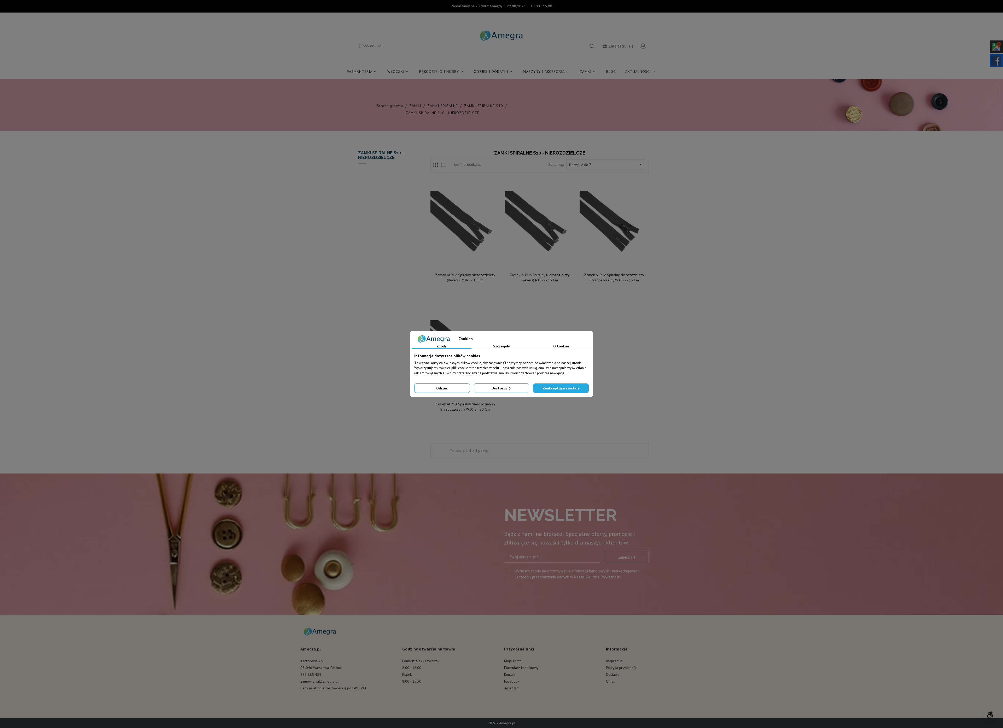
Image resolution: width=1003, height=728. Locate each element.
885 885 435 (310, 674)
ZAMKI (588, 71)
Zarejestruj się (617, 46)
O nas (610, 681)
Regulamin (614, 661)
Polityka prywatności (622, 667)
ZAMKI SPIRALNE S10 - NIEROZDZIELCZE (381, 155)
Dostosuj (500, 388)
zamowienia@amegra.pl (319, 681)
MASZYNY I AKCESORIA (546, 71)
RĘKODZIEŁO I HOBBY (441, 71)
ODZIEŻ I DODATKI (493, 71)
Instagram (512, 688)
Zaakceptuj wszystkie (561, 388)
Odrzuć (442, 388)
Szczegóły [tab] (501, 346)
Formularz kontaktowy (521, 667)
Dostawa (612, 674)
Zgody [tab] (441, 346)
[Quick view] (465, 264)
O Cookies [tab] (561, 346)
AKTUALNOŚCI (640, 71)
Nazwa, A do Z (606, 164)
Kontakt (509, 674)
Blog (611, 71)
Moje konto (513, 661)
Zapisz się (626, 557)
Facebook (511, 681)
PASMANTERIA (362, 71)
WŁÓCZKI (398, 71)
